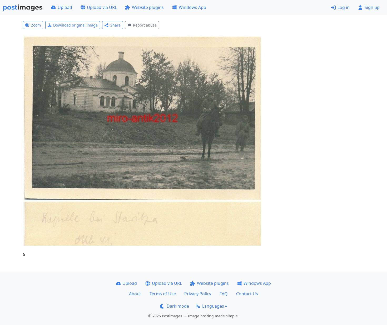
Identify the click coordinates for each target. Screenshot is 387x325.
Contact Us (247, 294)
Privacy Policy (197, 294)
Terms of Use (163, 294)
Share (115, 25)
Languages (213, 306)
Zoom (36, 25)
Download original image (75, 25)
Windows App (192, 7)
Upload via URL (102, 7)
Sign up (372, 7)
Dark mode (178, 306)
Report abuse (145, 25)
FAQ (224, 294)
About (135, 294)
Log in (344, 7)
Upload (65, 7)
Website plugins (148, 7)
